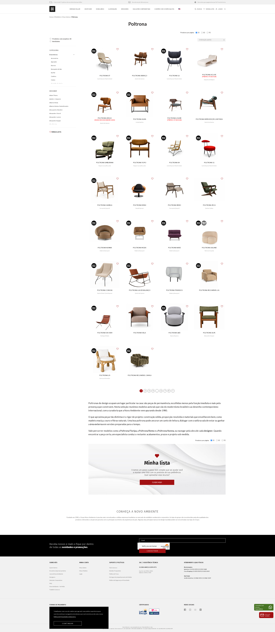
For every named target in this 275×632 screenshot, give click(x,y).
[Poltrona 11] (209, 146)
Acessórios (54, 58)
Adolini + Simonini (55, 99)
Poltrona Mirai (139, 205)
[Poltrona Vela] (139, 317)
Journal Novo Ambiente (56, 574)
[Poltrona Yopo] (139, 146)
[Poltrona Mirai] (139, 189)
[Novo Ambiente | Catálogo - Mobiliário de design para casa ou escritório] (52, 9)
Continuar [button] (67, 623)
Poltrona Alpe (209, 333)
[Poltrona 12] (174, 59)
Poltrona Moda (139, 248)
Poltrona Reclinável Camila (139, 375)
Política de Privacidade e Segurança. (65, 616)
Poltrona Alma (139, 119)
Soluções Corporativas (141, 9)
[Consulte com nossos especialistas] (263, 607)
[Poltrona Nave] (174, 232)
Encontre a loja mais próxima (57, 571)
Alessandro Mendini (56, 110)
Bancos (53, 65)
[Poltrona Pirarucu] (174, 274)
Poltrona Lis (104, 375)
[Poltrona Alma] (139, 103)
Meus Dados (82, 567)
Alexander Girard (55, 113)
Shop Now (88, 9)
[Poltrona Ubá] (174, 317)
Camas (53, 80)
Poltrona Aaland (209, 248)
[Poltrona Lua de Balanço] (139, 274)
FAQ (50, 583)
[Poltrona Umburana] (104, 146)
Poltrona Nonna (105, 248)
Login (80, 574)
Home (51, 17)
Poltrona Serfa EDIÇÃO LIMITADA (209, 119)
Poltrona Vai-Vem (104, 333)
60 (204, 33)
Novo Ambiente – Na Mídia (57, 586)
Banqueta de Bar (56, 69)
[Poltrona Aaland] (209, 231)
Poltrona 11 (209, 162)
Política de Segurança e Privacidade (119, 580)
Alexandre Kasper (55, 120)
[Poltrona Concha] (105, 274)
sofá (196, 420)
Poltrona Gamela (104, 205)
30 (198, 33)
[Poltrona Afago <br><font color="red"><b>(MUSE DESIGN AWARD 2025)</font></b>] (105, 103)
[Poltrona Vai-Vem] (104, 317)
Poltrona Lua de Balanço (139, 290)
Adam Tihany (53, 95)
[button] (118, 48)
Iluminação (112, 9)
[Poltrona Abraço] (139, 60)
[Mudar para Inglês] (179, 9)
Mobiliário (100, 9)
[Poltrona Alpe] (209, 317)
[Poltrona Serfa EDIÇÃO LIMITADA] (209, 103)
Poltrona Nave (174, 248)
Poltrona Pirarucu (174, 290)
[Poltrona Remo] (174, 189)
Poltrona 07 (105, 76)
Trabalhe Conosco (54, 589)
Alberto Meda (53, 102)
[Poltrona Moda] (139, 232)
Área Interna (66, 17)
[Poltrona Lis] (104, 359)
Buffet (53, 72)
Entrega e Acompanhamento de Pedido (120, 577)
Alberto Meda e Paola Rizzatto (58, 106)
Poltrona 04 (174, 162)
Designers (124, 9)
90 (210, 33)
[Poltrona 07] (105, 59)
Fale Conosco (113, 567)
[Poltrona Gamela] (104, 189)
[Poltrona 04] (174, 146)
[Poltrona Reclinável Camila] (139, 359)
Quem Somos (53, 567)
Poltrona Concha (104, 290)
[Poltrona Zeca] (209, 189)
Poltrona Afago (105, 119)
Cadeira (53, 76)
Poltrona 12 (174, 76)
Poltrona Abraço (139, 76)
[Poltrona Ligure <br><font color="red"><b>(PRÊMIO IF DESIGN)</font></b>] (174, 103)
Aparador (54, 62)
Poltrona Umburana (104, 162)
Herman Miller (75, 9)
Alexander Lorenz (55, 117)
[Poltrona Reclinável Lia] (209, 274)
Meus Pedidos (83, 571)
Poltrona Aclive (209, 75)
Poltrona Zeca (209, 205)
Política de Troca (114, 574)
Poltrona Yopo (139, 162)
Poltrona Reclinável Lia (209, 290)
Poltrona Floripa (128, 430)
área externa (96, 424)
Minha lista (56, 132)
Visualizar (105, 85)
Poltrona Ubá (174, 333)
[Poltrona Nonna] (104, 232)
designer (208, 430)
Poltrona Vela (139, 333)
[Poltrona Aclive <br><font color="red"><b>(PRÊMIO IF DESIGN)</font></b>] (209, 60)
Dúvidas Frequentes (115, 571)
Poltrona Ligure (174, 119)
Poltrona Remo (174, 205)
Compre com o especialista (164, 9)
